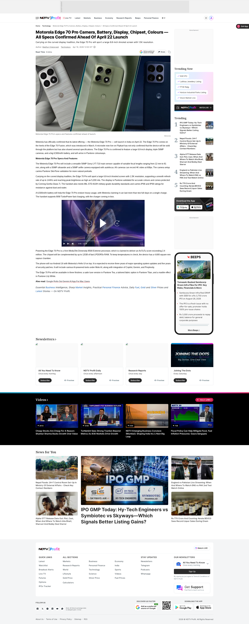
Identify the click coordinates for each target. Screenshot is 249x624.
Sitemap (77, 619)
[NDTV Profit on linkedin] (52, 609)
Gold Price (67, 578)
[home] (50, 16)
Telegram (145, 565)
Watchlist (43, 565)
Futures (42, 578)
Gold (143, 287)
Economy (109, 18)
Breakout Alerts (46, 569)
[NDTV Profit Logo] (49, 548)
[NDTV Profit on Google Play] (183, 607)
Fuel (137, 287)
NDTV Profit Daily (92, 370)
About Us (39, 619)
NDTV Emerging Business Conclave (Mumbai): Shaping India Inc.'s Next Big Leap (145, 434)
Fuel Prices (120, 578)
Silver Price (94, 578)
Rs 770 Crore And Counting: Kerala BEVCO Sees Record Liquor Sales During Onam (191, 519)
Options (42, 582)
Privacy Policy (66, 619)
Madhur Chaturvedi (50, 47)
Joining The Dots (182, 370)
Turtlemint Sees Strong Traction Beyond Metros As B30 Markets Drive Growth (101, 432)
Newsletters (146, 561)
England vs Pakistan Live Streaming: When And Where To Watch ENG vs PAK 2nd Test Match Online (191, 485)
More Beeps (193, 330)
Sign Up (192, 571)
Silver (154, 287)
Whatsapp (145, 574)
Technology (66, 47)
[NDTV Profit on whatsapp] (62, 609)
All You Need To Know (49, 370)
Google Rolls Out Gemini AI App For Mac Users (68, 281)
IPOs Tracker (45, 586)
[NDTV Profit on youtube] (57, 609)
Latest (77, 18)
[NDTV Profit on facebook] (38, 609)
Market (79, 287)
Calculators (68, 582)
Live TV (68, 18)
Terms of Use (51, 619)
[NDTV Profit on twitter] (42, 609)
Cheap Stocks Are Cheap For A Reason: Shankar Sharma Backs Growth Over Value (57, 432)
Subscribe (45, 380)
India (117, 565)
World (65, 569)
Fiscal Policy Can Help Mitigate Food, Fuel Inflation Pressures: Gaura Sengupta (191, 432)
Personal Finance (151, 18)
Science (92, 574)
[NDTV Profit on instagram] (47, 609)
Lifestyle (67, 574)
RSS (85, 619)
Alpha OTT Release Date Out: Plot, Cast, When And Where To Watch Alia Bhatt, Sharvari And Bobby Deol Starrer (55, 521)
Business (98, 18)
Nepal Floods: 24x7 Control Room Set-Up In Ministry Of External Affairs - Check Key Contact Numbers (56, 485)
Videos (118, 574)
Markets (87, 18)
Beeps (138, 18)
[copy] (169, 52)
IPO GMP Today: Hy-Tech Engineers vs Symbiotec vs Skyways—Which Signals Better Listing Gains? (124, 516)
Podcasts (145, 569)
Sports (118, 569)
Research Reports (124, 18)
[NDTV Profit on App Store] (203, 607)
